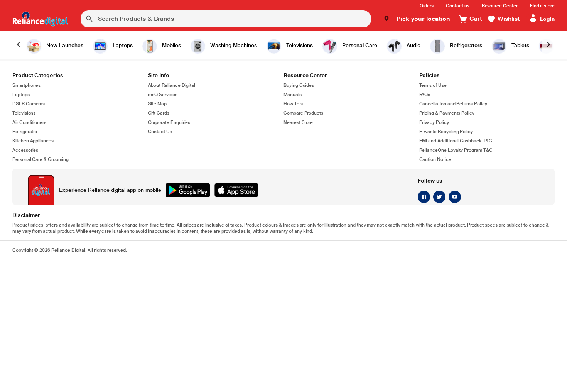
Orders (427, 5)
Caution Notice (435, 159)
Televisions (23, 113)
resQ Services (162, 94)
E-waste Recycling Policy (446, 131)
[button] (416, 18)
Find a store (542, 5)
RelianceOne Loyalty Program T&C (456, 150)
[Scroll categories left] (18, 45)
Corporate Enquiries (169, 122)
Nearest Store (298, 122)
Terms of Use (433, 85)
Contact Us (160, 131)
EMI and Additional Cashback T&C (455, 141)
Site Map (157, 104)
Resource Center (500, 5)
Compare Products (303, 113)
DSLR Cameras (28, 104)
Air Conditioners (29, 122)
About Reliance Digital (172, 85)
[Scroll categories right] (548, 45)
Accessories (25, 150)
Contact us (457, 5)
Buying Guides (299, 85)
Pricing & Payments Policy (447, 113)
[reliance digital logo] (40, 19)
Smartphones (26, 85)
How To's (293, 104)
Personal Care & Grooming (40, 159)
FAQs (424, 94)
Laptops (21, 94)
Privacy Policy (434, 122)
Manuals (293, 94)
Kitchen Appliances (33, 141)
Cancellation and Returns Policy (453, 104)
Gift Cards (158, 113)
